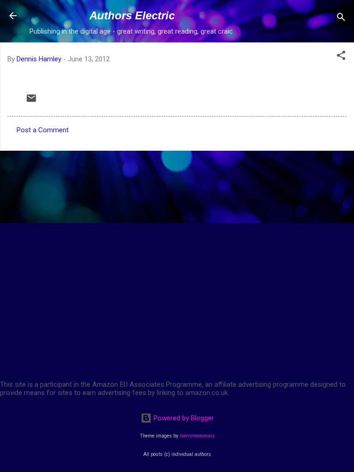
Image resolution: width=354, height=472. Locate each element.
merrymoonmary (197, 436)
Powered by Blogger (183, 418)
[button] (341, 57)
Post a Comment (43, 130)
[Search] (341, 19)
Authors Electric (132, 15)
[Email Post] (31, 101)
